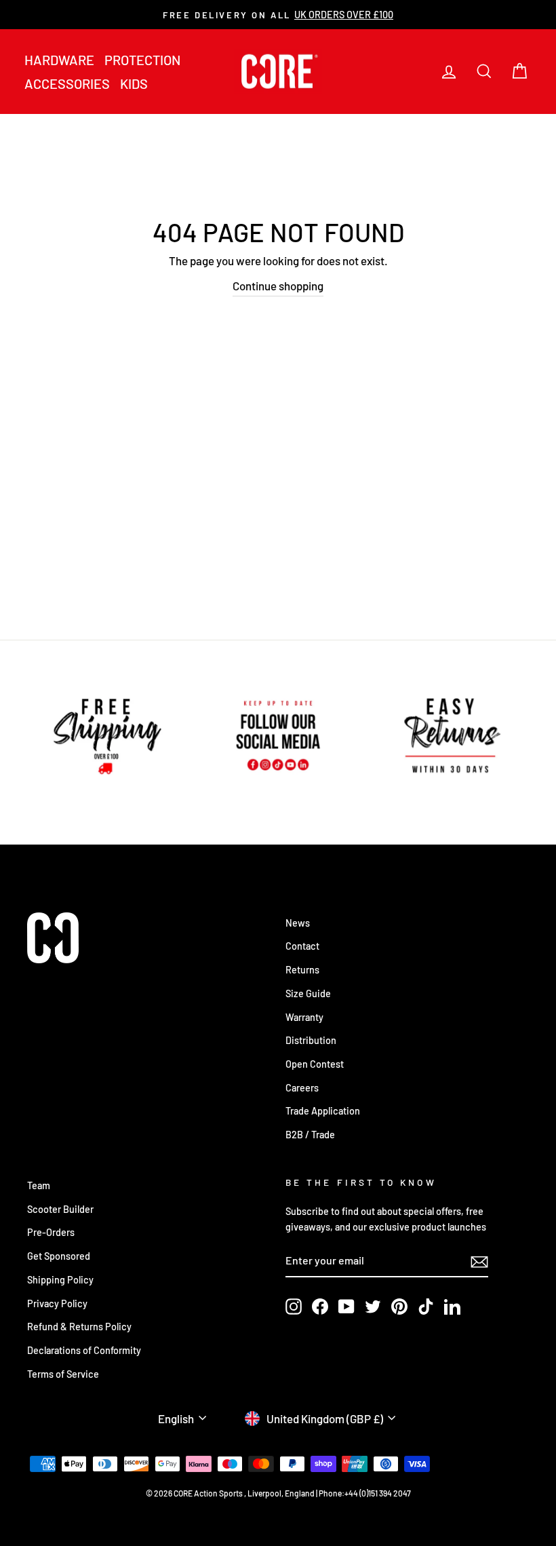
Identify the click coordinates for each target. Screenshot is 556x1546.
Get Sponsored (58, 1256)
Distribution (310, 1040)
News (297, 923)
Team (38, 1185)
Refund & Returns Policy (79, 1326)
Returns (302, 969)
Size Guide (308, 993)
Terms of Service (63, 1374)
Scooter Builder (60, 1209)
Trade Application (322, 1111)
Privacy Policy (57, 1303)
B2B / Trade (310, 1134)
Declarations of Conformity (84, 1350)
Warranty (304, 1017)
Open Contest (314, 1064)
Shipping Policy (60, 1280)
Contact (302, 946)
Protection (142, 60)
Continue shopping (278, 285)
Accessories (67, 83)
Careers (302, 1088)
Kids (134, 83)
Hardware (59, 60)
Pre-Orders (51, 1232)
